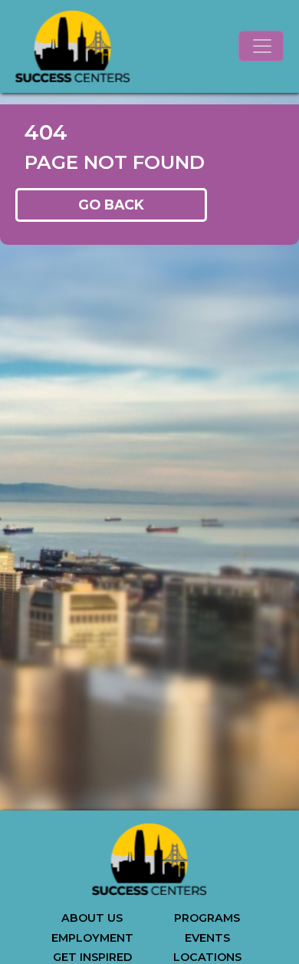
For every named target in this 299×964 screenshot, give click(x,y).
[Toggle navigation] (261, 46)
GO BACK (111, 204)
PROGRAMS (207, 918)
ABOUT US (92, 918)
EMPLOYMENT (92, 938)
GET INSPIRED (92, 957)
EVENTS (207, 938)
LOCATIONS (207, 957)
